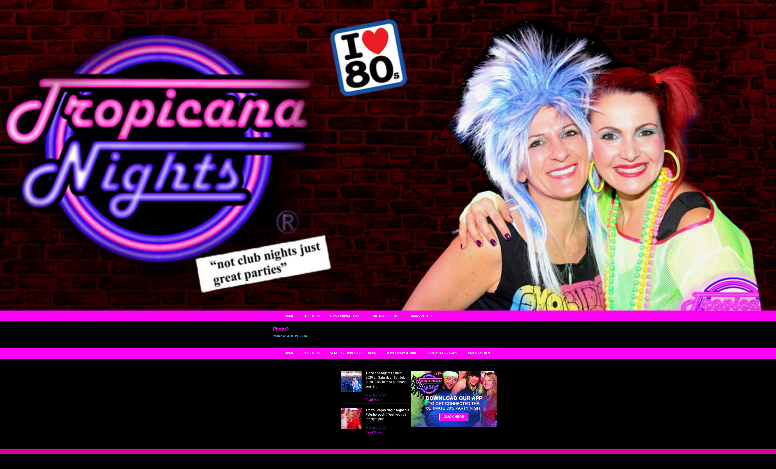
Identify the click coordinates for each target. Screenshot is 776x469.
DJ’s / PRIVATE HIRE (345, 316)
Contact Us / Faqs (386, 316)
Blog (372, 353)
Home (289, 316)
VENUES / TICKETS (344, 353)
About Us (312, 316)
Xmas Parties (422, 316)
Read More (373, 399)
